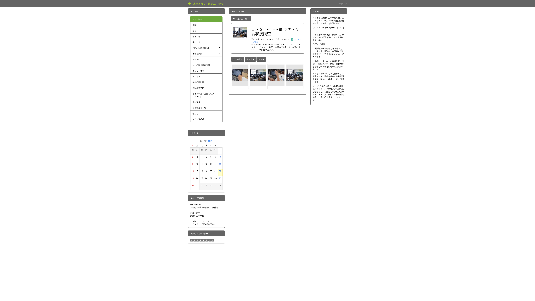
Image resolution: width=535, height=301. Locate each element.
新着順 (250, 59)
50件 (260, 59)
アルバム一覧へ (242, 18)
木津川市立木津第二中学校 (208, 3)
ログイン (343, 3)
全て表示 (237, 59)
